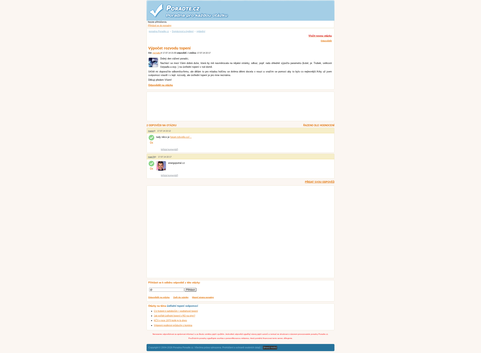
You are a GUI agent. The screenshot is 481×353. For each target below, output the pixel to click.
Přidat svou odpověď (319, 182)
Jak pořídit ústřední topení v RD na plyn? (174, 315)
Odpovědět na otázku (159, 297)
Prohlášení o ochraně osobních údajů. (241, 347)
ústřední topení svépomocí (182, 305)
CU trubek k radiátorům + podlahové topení (176, 311)
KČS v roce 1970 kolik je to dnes (170, 320)
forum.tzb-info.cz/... (181, 137)
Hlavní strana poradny (203, 297)
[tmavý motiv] (270, 347)
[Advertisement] (236, 107)
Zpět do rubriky (180, 297)
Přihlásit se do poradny (159, 25)
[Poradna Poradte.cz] (195, 10)
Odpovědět (326, 41)
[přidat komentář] (169, 149)
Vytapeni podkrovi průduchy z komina (173, 325)
